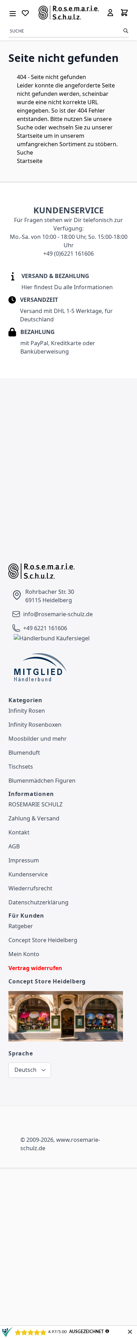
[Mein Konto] (110, 12)
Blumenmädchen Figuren (42, 780)
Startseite (30, 136)
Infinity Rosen (26, 710)
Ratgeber (20, 926)
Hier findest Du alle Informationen (67, 287)
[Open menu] (12, 12)
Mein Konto (23, 954)
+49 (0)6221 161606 (68, 253)
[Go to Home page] (69, 13)
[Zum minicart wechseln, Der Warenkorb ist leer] (124, 12)
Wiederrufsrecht (30, 888)
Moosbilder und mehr (37, 738)
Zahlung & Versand (33, 818)
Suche (25, 127)
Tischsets (20, 766)
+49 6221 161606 (45, 628)
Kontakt (19, 832)
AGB (14, 846)
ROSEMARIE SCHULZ (35, 804)
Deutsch (25, 1070)
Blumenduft (24, 752)
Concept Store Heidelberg (42, 940)
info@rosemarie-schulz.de (58, 614)
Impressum (23, 860)
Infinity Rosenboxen (34, 724)
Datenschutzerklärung (38, 902)
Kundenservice (28, 874)
